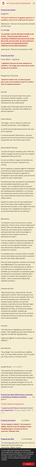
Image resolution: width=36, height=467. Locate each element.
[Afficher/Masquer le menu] (34, 3)
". (27, 45)
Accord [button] (28, 464)
